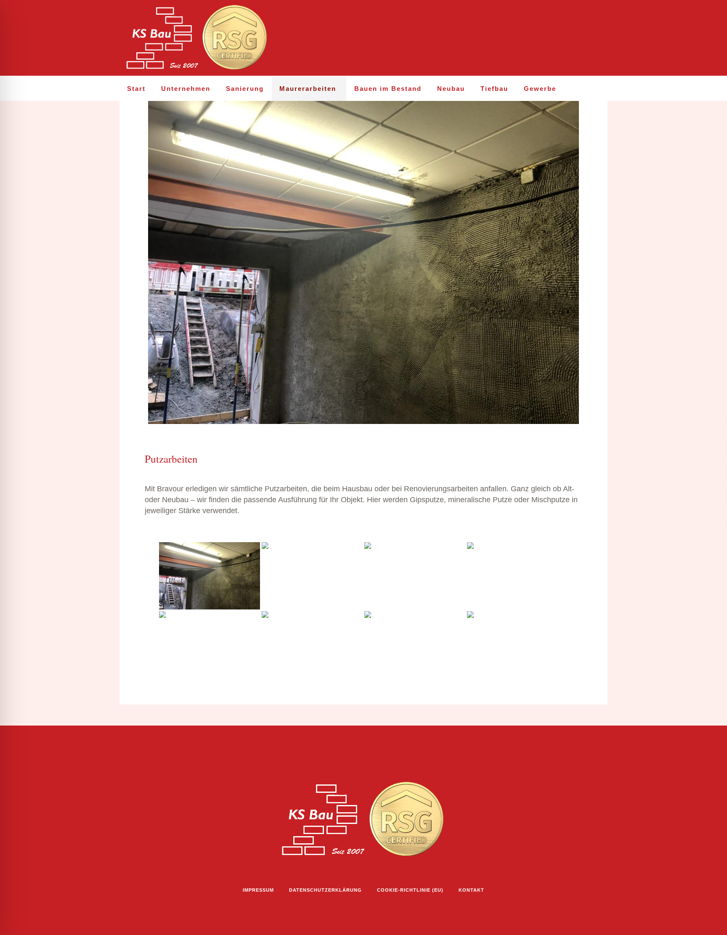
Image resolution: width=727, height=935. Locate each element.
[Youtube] (583, 38)
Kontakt (471, 890)
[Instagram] (547, 38)
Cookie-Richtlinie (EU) (410, 890)
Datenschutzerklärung (325, 890)
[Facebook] (565, 38)
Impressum (258, 890)
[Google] (601, 38)
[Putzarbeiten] (363, 262)
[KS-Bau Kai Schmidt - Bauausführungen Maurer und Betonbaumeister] (363, 819)
